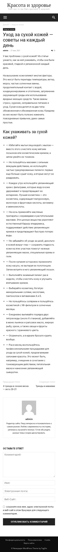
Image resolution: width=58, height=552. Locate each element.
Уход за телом (18, 24)
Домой (6, 24)
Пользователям (35, 540)
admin (5, 50)
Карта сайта (29, 543)
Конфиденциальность (15, 540)
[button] (5, 17)
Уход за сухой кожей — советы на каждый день (28, 40)
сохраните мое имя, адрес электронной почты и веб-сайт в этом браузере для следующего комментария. (28, 510)
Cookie (47, 540)
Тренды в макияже (45, 386)
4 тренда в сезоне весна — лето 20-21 (16, 388)
